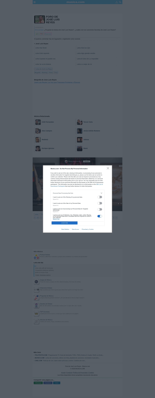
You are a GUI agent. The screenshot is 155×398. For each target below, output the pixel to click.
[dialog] (77, 199)
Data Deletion (65, 229)
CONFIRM (64, 223)
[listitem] (77, 193)
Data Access (75, 229)
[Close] (108, 169)
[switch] (99, 197)
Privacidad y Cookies (88, 229)
